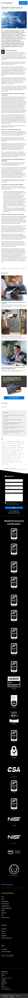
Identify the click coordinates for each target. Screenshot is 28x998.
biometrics (4, 443)
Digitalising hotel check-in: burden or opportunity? (11, 336)
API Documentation (6, 938)
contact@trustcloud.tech (14, 512)
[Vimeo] (10, 956)
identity (19, 451)
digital (8, 445)
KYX (2, 896)
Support (3, 931)
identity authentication (6, 453)
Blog (2, 945)
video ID (20, 461)
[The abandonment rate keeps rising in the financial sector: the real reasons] (14, 288)
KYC (23, 453)
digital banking (13, 445)
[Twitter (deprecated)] (7, 956)
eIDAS (15, 447)
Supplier (3, 459)
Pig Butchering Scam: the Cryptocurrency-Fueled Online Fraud (15, 469)
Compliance (11, 997)
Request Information (23, 3)
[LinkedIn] (2, 956)
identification (14, 451)
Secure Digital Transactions (6, 457)
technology (8, 459)
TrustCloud (17, 459)
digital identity (4, 268)
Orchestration (10, 455)
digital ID (18, 445)
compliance (15, 443)
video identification (5, 463)
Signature (3, 913)
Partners (4, 925)
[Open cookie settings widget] (2, 995)
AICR (2, 899)
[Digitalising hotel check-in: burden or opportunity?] (14, 322)
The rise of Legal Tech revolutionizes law (8, 468)
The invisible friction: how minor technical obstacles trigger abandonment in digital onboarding (13, 368)
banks (24, 441)
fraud (21, 449)
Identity (18, 9)
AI (2, 441)
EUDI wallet (17, 268)
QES (2, 915)
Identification (4, 901)
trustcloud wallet (5, 461)
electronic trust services (15, 449)
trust (12, 459)
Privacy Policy (12, 995)
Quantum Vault (5, 917)
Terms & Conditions (4, 995)
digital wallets (11, 268)
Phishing (15, 455)
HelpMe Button (5, 906)
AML (5, 441)
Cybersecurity (20, 443)
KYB (20, 453)
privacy (20, 455)
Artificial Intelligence (11, 441)
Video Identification (6, 908)
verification (11, 461)
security (14, 457)
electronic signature (5, 449)
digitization (10, 447)
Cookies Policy (5, 997)
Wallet (3, 910)
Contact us (4, 949)
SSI (22, 457)
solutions (19, 457)
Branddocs (9, 443)
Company (3, 928)
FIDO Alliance (23, 268)
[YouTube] (12, 956)
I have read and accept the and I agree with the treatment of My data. (14, 503)
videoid (16, 461)
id (9, 451)
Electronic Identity (20, 447)
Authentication (18, 441)
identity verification (14, 453)
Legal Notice (18, 995)
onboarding (4, 455)
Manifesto (4, 935)
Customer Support (6, 951)
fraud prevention (5, 451)
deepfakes (4, 445)
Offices (3, 933)
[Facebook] (5, 956)
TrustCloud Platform (7, 893)
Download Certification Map (7, 884)
